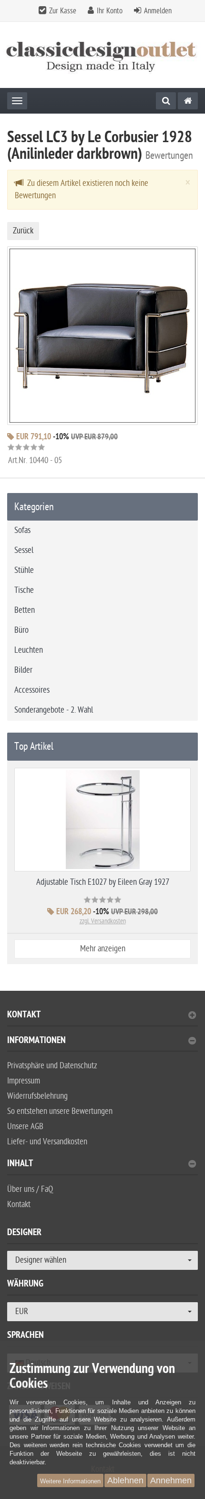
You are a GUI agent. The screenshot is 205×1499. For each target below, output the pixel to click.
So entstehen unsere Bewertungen (60, 1111)
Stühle (24, 570)
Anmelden (158, 11)
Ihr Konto (110, 11)
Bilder (23, 670)
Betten (24, 610)
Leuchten (28, 650)
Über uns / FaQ (30, 1189)
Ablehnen (125, 1480)
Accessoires (32, 690)
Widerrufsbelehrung (37, 1096)
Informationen (36, 1041)
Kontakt (24, 1016)
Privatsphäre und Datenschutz (52, 1066)
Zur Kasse (62, 11)
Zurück (23, 231)
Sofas (22, 530)
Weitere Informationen (70, 1481)
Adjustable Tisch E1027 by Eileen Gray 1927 (102, 882)
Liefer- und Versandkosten (47, 1142)
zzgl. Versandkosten (103, 921)
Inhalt (20, 1165)
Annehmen (171, 1480)
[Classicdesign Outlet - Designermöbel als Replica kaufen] (102, 55)
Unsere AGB (25, 1127)
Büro (21, 630)
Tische (24, 590)
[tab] (102, 1018)
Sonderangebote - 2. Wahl (53, 710)
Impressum (23, 1081)
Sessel (23, 550)
